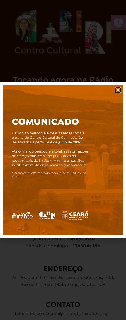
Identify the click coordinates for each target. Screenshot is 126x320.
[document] (63, 160)
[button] (118, 90)
